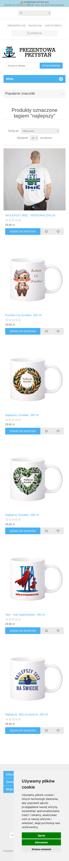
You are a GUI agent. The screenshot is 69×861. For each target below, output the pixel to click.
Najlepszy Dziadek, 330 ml (22, 415)
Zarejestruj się (16, 25)
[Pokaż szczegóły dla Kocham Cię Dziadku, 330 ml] (35, 279)
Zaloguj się (35, 25)
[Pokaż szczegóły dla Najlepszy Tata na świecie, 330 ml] (35, 678)
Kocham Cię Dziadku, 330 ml (23, 315)
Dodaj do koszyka (23, 231)
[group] (35, 179)
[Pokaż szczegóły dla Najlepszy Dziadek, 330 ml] (35, 379)
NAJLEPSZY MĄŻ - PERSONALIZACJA (30, 215)
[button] (33, 207)
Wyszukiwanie (51, 65)
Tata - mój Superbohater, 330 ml (25, 614)
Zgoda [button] (41, 835)
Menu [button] (10, 79)
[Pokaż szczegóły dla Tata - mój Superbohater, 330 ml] (35, 579)
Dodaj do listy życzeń (58, 231)
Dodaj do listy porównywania (46, 231)
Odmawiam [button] (41, 842)
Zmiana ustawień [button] (41, 849)
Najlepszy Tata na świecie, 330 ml (26, 714)
